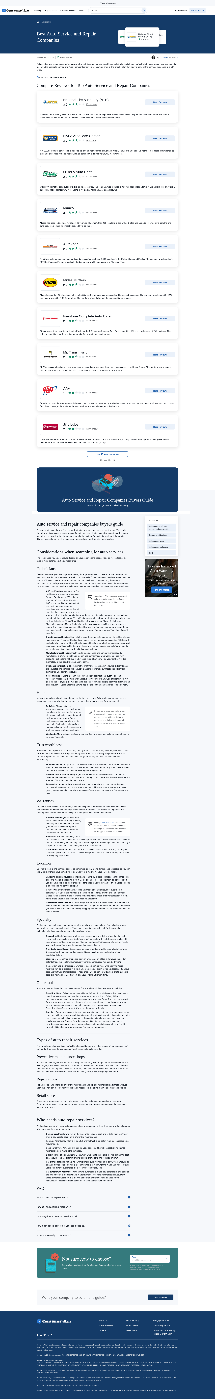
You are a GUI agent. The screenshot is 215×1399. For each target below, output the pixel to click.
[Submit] (166, 1258)
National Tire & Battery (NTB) (86, 100)
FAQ (151, 553)
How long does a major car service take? (57, 1216)
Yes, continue (160, 1297)
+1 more (172, 57)
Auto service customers (158, 547)
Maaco (68, 208)
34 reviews (91, 140)
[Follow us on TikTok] (45, 1335)
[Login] (209, 10)
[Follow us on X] (48, 1335)
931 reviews (91, 104)
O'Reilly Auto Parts (77, 172)
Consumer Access (52, 1355)
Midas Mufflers (74, 280)
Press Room (131, 1330)
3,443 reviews (92, 393)
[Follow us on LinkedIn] (52, 1335)
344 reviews (91, 212)
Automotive (46, 22)
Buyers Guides (51, 10)
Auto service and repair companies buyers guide (158, 527)
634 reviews (91, 284)
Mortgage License (161, 1320)
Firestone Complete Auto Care (87, 316)
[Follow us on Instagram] (41, 1335)
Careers (102, 1330)
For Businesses (181, 10)
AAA (66, 388)
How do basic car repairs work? (52, 1197)
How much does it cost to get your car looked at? (61, 1225)
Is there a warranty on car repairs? (54, 1235)
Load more (107, 454)
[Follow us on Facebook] (38, 1335)
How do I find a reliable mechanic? (54, 1206)
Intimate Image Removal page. (88, 1385)
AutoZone (71, 244)
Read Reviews (160, 102)
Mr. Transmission (76, 352)
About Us (103, 1320)
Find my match (162, 589)
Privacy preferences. (108, 3)
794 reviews (91, 248)
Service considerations (158, 535)
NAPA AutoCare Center (81, 136)
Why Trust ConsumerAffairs (51, 77)
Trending (37, 10)
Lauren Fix (164, 57)
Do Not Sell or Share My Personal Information (164, 1332)
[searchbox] (118, 10)
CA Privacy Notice (161, 1325)
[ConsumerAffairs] (15, 10)
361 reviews (91, 176)
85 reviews (91, 357)
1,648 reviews (92, 321)
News (81, 10)
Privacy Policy (132, 1320)
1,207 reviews (92, 429)
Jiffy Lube (70, 424)
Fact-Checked (66, 57)
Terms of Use (132, 1325)
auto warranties (108, 822)
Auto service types (156, 541)
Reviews (68, 10)
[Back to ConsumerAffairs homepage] (38, 22)
